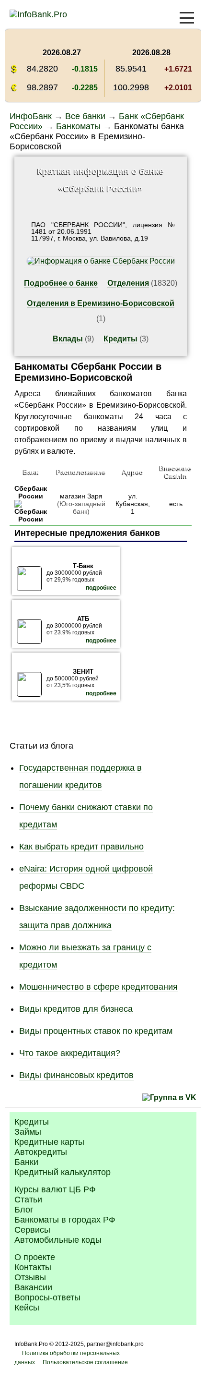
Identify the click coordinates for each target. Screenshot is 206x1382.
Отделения (128, 283)
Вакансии (33, 1287)
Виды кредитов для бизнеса (76, 1009)
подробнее (101, 587)
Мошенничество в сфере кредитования (98, 987)
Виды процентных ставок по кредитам (95, 1031)
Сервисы (32, 1230)
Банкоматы (78, 126)
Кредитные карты (49, 1142)
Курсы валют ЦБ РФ (55, 1189)
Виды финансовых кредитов (76, 1075)
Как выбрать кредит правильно (81, 846)
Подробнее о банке (61, 283)
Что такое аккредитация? (69, 1053)
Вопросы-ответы (47, 1297)
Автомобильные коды (58, 1240)
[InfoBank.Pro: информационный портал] (38, 14)
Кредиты (120, 339)
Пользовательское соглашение (85, 1362)
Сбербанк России (30, 492)
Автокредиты (40, 1152)
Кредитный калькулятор (62, 1172)
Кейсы (26, 1307)
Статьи (28, 1199)
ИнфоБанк (31, 116)
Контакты (32, 1267)
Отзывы (30, 1277)
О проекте (34, 1257)
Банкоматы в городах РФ (64, 1219)
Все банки (85, 116)
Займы (27, 1132)
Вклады (68, 339)
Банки (26, 1162)
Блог (24, 1209)
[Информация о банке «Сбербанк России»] (30, 519)
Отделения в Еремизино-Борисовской (100, 303)
